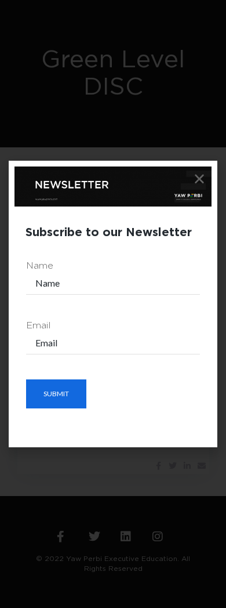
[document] (113, 304)
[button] (199, 178)
